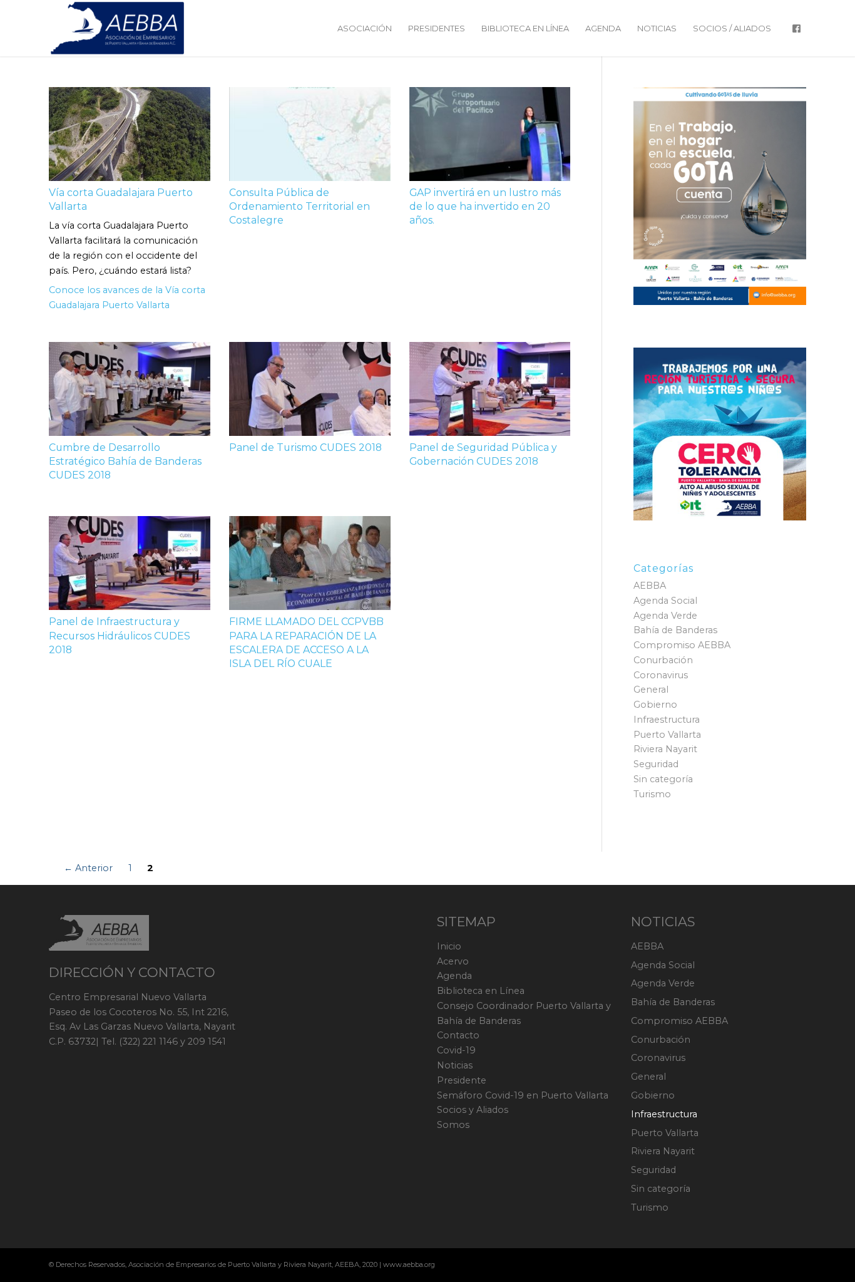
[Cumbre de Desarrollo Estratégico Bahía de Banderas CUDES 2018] (129, 389)
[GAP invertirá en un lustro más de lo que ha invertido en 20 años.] (490, 134)
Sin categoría (663, 779)
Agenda (454, 975)
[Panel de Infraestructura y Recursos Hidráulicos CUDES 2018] (129, 563)
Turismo (652, 794)
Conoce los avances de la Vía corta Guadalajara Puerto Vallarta (127, 297)
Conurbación (663, 660)
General (650, 689)
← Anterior (88, 868)
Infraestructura (666, 719)
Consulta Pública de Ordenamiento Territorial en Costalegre (299, 206)
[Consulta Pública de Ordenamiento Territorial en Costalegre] (310, 134)
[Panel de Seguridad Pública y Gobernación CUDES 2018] (490, 389)
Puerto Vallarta (667, 734)
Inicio (449, 946)
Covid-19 (456, 1050)
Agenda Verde (665, 615)
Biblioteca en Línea (481, 990)
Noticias (455, 1065)
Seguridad (655, 764)
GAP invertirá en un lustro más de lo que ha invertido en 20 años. (485, 206)
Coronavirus (660, 675)
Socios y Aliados (472, 1109)
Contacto (458, 1035)
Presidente (461, 1080)
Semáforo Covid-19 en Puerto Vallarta (522, 1095)
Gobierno (655, 704)
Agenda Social (665, 600)
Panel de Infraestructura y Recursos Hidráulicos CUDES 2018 (119, 635)
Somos (453, 1124)
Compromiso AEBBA (681, 645)
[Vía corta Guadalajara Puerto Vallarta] (129, 134)
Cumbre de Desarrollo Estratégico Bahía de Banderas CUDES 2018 (125, 461)
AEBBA (649, 585)
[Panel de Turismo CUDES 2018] (310, 389)
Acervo (453, 961)
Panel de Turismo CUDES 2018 (305, 447)
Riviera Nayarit (665, 749)
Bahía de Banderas (675, 630)
